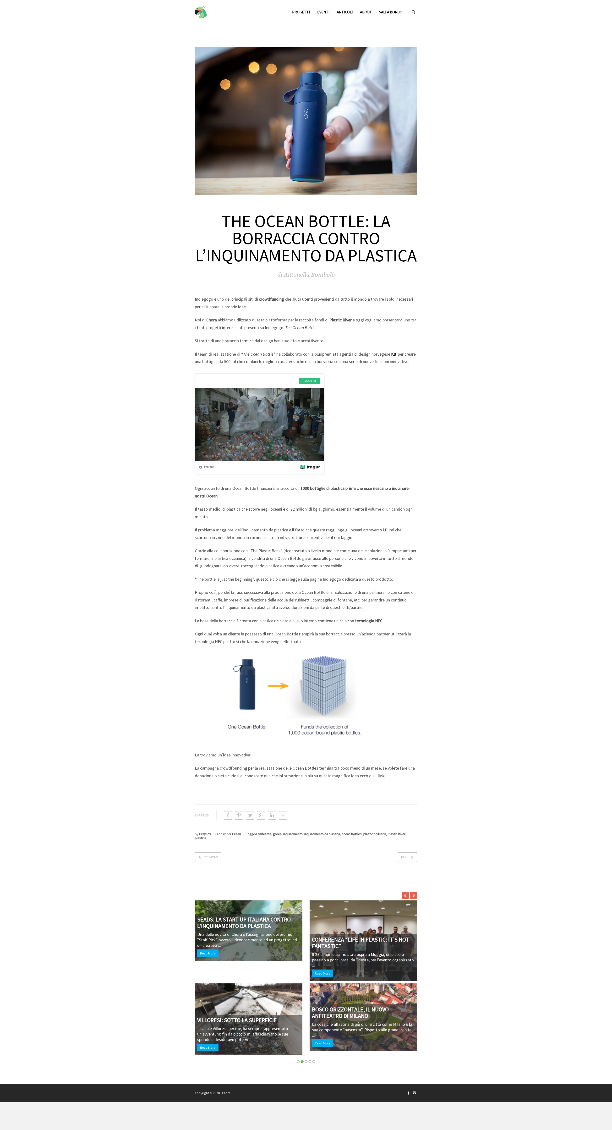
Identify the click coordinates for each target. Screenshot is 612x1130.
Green (236, 834)
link (381, 775)
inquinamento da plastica (322, 834)
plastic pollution (374, 834)
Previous (211, 857)
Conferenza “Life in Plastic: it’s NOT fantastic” (324, 942)
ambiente (264, 834)
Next (404, 857)
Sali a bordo (390, 12)
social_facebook (408, 1093)
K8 (393, 354)
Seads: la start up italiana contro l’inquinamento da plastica (208, 922)
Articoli (345, 12)
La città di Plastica (410, 1016)
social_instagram (414, 1093)
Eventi (323, 12)
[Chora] (201, 12)
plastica (200, 838)
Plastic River (396, 834)
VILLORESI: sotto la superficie (201, 1020)
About (366, 12)
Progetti (301, 12)
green (277, 834)
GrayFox (205, 834)
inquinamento (293, 834)
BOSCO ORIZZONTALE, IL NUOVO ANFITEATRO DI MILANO (314, 1012)
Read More (287, 973)
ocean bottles (352, 834)
